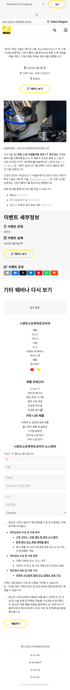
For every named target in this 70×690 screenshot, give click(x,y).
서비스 (35, 338)
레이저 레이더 (35, 393)
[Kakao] (38, 369)
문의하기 (35, 364)
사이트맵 (35, 677)
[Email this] (7, 273)
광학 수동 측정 (35, 401)
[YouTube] (32, 369)
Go (57, 4)
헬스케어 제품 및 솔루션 (35, 426)
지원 (35, 343)
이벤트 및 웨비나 (35, 351)
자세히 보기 (34, 200)
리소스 (35, 334)
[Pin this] (38, 273)
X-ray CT (35, 388)
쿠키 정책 (36, 655)
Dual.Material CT (39, 179)
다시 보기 (23, 195)
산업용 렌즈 (34, 410)
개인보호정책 (36, 662)
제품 (35, 330)
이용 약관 (36, 670)
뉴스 (35, 347)
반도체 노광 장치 (35, 435)
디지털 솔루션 (35, 431)
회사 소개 (35, 355)
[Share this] (15, 273)
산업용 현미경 (35, 405)
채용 (35, 359)
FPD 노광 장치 (35, 439)
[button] (54, 30)
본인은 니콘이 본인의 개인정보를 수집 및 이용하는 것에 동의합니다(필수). (37, 524)
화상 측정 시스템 (35, 397)
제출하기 (15, 623)
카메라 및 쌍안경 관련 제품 (35, 422)
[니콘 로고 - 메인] (6, 30)
